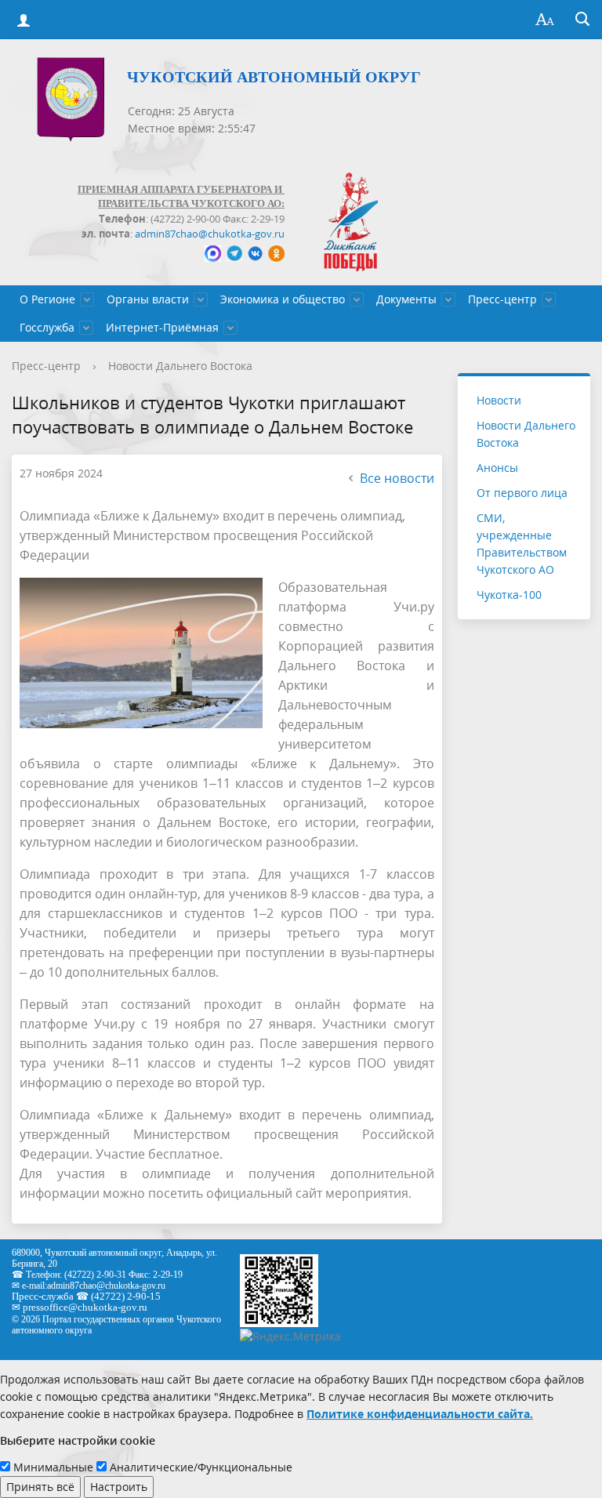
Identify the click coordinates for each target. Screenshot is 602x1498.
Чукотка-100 (509, 594)
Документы (406, 299)
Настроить (118, 1486)
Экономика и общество (282, 299)
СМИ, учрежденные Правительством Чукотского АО (522, 543)
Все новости (397, 478)
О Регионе (47, 299)
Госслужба (47, 327)
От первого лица (522, 492)
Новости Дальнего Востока (180, 365)
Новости (499, 400)
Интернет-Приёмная (162, 327)
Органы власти (148, 299)
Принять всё (40, 1486)
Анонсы (497, 467)
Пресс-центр (502, 299)
